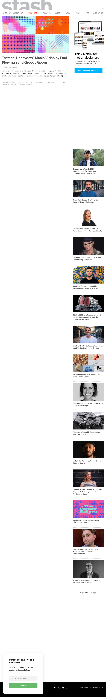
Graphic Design (32, 82)
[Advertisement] (35, 107)
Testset (29, 85)
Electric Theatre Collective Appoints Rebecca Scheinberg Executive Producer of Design (87, 492)
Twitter (59, 688)
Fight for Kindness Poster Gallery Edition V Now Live (86, 521)
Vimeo (63, 688)
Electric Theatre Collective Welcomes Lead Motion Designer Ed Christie (88, 347)
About (68, 13)
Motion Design (44, 82)
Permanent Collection (12, 13)
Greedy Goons (7, 85)
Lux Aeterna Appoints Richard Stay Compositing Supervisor (87, 258)
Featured (21, 82)
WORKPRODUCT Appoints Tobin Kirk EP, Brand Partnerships (87, 581)
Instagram (55, 688)
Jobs (86, 13)
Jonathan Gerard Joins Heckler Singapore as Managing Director (85, 287)
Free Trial (32, 13)
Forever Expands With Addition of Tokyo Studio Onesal (86, 375)
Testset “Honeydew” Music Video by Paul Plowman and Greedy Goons (34, 60)
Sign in (101, 13)
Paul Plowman (19, 85)
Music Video (56, 82)
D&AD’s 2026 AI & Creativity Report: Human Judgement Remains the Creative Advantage (87, 317)
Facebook (67, 688)
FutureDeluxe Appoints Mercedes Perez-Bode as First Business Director (88, 230)
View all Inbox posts (88, 593)
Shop (78, 13)
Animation (13, 82)
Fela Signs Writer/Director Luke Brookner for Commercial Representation (85, 551)
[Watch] (60, 76)
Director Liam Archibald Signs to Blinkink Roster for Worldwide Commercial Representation (86, 171)
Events (96, 13)
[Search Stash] (102, 8)
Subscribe (46, 13)
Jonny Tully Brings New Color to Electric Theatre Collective (85, 201)
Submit (58, 13)
